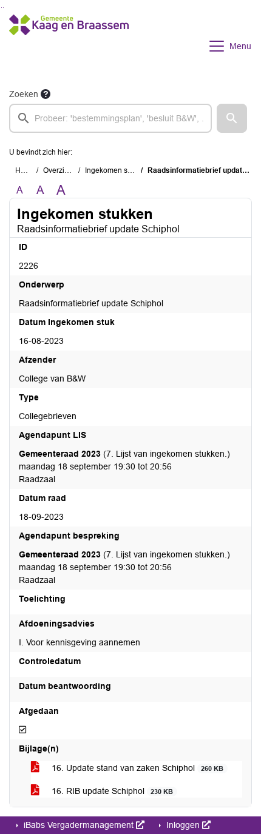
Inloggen (183, 825)
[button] (232, 118)
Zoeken (23, 94)
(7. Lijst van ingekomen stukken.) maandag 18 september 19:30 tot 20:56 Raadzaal (124, 466)
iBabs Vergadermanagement (78, 825)
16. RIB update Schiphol (111, 791)
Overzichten (63, 170)
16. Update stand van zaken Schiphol (136, 768)
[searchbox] (110, 118)
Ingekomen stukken (117, 170)
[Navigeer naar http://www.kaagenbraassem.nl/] (69, 46)
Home (25, 170)
